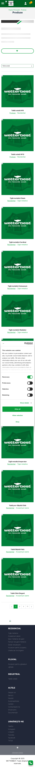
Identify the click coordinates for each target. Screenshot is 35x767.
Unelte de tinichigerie (16, 650)
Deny (17, 422)
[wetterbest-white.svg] (12, 3)
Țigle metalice (22, 201)
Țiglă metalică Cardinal (17, 242)
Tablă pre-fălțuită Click (17, 505)
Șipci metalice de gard (16, 639)
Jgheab (10, 667)
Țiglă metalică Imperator (17, 462)
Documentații (13, 713)
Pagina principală (14, 10)
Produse (23, 10)
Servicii (10, 695)
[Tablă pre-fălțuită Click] (17, 487)
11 (27, 606)
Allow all (17, 409)
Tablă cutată (12, 679)
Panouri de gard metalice (17, 642)
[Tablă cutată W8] (17, 92)
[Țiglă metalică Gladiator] (17, 311)
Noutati (11, 698)
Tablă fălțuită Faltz (17, 549)
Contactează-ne (14, 707)
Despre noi (12, 692)
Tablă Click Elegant (17, 593)
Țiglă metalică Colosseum (17, 286)
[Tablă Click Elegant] (17, 575)
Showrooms (12, 710)
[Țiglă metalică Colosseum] (17, 267)
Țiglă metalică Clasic (17, 198)
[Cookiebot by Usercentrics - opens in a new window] (25, 343)
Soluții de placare (14, 645)
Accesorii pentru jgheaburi (17, 664)
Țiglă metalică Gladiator (17, 330)
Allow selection (17, 415)
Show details (24, 403)
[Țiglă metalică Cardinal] (17, 224)
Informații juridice (17, 752)
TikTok (10, 741)
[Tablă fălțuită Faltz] (17, 531)
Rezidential (21, 113)
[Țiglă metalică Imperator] (17, 443)
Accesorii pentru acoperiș (17, 647)
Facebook (11, 738)
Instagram (11, 729)
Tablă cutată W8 (17, 110)
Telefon (10, 726)
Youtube (11, 735)
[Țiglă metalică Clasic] (17, 180)
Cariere (10, 704)
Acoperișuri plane (22, 508)
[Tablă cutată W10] (17, 136)
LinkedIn (11, 732)
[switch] (30, 383)
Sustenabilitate (13, 701)
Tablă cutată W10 (17, 154)
